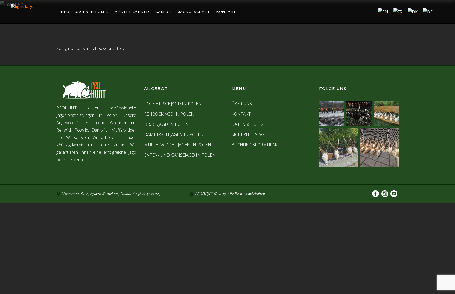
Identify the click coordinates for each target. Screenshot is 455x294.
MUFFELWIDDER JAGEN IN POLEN (177, 145)
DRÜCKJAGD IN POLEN (166, 124)
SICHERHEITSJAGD (249, 134)
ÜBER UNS (241, 104)
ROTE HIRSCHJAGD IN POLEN (173, 104)
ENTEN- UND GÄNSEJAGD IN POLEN (180, 155)
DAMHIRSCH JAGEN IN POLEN (174, 134)
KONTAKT (241, 114)
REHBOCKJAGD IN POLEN (169, 114)
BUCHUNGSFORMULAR (254, 145)
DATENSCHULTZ (247, 124)
